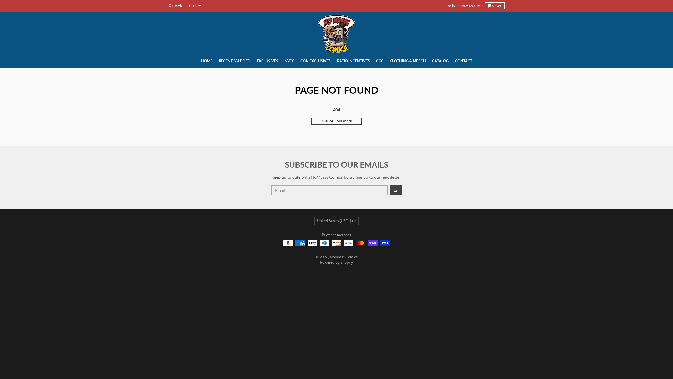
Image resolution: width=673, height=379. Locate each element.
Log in (450, 6)
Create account (469, 6)
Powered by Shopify (336, 262)
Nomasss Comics (344, 257)
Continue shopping (336, 121)
